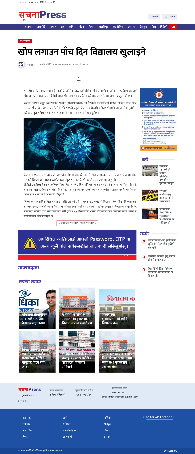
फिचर (25, 437)
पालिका (107, 418)
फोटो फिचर (28, 430)
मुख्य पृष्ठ (26, 418)
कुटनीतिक (118, 27)
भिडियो (163, 27)
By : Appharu (170, 451)
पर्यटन (81, 27)
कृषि (71, 27)
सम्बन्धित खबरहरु (30, 282)
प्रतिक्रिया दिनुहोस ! (28, 268)
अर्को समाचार (87, 223)
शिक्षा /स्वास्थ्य (25, 41)
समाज (53, 27)
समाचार (29, 27)
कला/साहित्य (69, 430)
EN (173, 27)
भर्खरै (145, 159)
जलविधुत (103, 27)
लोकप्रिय (144, 233)
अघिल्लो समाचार (70, 223)
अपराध (107, 437)
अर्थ (63, 27)
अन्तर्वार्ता (67, 437)
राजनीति (41, 27)
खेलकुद (143, 27)
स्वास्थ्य (131, 27)
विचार (92, 27)
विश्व (154, 27)
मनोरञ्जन (67, 424)
